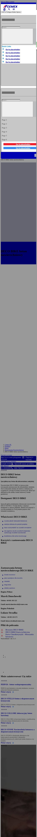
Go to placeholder (13, 49)
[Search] (17, 36)
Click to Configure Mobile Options (11, 12)
